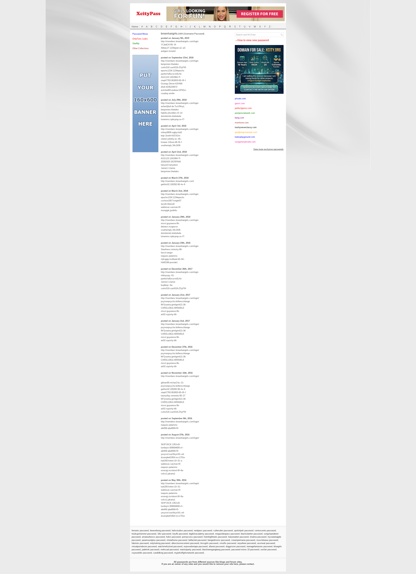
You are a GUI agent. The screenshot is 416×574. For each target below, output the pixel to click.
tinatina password (258, 537)
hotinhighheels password (215, 537)
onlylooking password (160, 543)
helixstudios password (182, 530)
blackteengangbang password (216, 549)
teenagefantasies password (259, 546)
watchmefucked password (170, 546)
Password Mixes (140, 34)
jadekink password (150, 549)
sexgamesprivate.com (245, 142)
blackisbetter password (251, 534)
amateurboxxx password (153, 537)
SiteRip (135, 43)
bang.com (239, 118)
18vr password (164, 534)
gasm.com (240, 103)
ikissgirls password (209, 543)
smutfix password (228, 543)
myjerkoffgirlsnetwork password (189, 553)
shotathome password (177, 540)
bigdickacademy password (201, 534)
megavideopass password (227, 534)
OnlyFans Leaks (140, 39)
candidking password (163, 553)
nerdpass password (203, 530)
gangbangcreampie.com (246, 132)
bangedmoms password (219, 540)
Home (135, 26)
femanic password (140, 530)
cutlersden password (223, 530)
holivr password (173, 537)
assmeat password (266, 543)
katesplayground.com (245, 137)
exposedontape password (196, 546)
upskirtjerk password (243, 530)
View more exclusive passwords (268, 149)
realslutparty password (190, 549)
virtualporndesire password (144, 546)
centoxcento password (265, 530)
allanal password (216, 546)
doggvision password (235, 546)
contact (250, 564)
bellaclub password (197, 540)
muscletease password (267, 540)
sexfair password (268, 549)
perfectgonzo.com (243, 108)
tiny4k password (180, 534)
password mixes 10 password (245, 549)
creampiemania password (243, 540)
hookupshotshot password (144, 534)
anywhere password (246, 543)
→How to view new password (252, 40)
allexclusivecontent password (185, 543)
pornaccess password (192, 537)
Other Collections (140, 48)
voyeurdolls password (142, 553)
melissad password (170, 549)
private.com (240, 98)
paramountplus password (153, 540)
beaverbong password (160, 530)
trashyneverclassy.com (246, 127)
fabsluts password (140, 543)
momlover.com (242, 122)
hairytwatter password (238, 537)
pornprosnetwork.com (245, 113)
